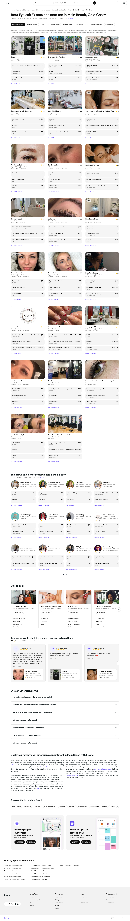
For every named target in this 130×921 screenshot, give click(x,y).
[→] (119, 609)
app (38, 788)
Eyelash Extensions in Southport (13, 865)
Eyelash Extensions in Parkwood (39, 871)
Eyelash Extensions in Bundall (12, 873)
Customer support (35, 900)
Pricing (57, 900)
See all (65, 575)
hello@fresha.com (72, 775)
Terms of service (85, 900)
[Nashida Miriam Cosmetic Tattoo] (51, 609)
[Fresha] (6, 3)
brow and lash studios (47, 767)
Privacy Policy (84, 897)
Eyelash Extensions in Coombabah (40, 876)
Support (57, 905)
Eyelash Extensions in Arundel (39, 879)
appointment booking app (103, 769)
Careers (32, 897)
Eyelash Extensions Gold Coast (61, 10)
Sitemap (32, 905)
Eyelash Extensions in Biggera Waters (41, 865)
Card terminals (59, 902)
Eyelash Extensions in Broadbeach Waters (42, 868)
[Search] (95, 3)
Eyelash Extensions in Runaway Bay (69, 865)
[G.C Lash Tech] (78, 609)
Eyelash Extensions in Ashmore (12, 871)
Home (13, 10)
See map (70, 18)
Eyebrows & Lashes (22, 10)
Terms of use (84, 902)
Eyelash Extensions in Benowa (12, 868)
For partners (58, 897)
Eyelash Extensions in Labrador (12, 876)
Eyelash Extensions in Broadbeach (40, 873)
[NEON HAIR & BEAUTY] (23, 609)
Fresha (13, 765)
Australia (47, 10)
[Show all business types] (117, 806)
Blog (31, 902)
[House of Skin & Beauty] (106, 609)
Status (57, 908)
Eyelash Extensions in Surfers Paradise (14, 879)
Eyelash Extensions (37, 10)
